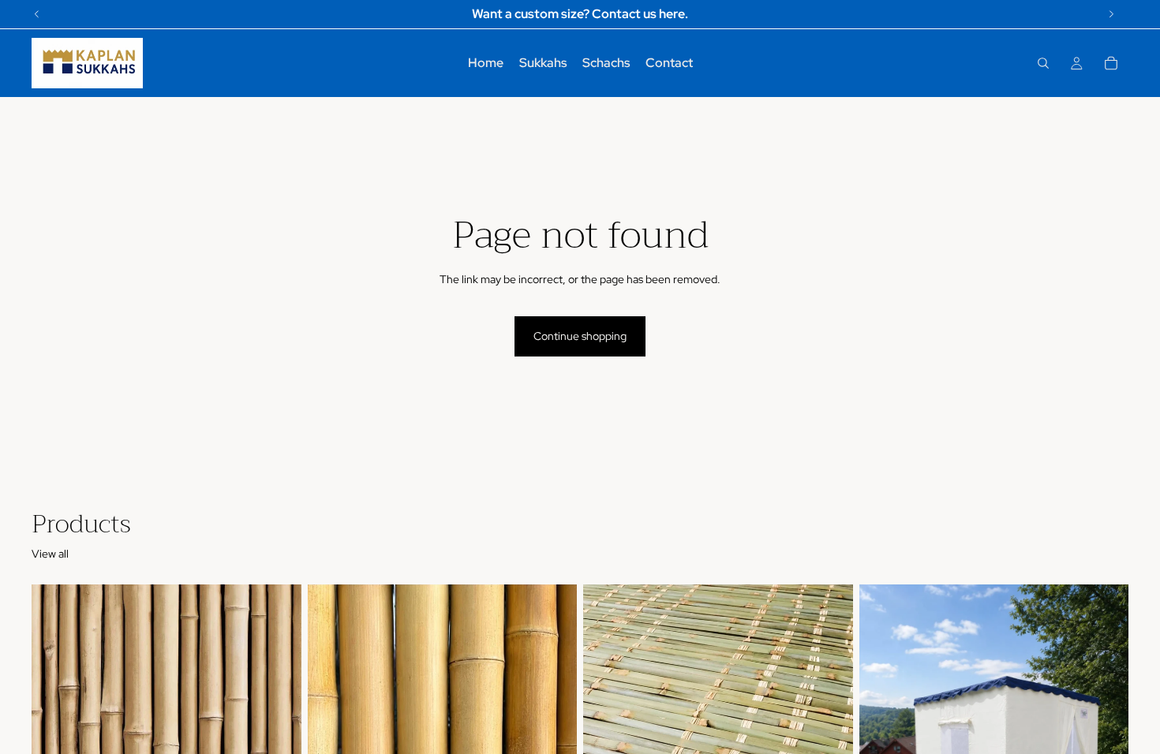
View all (50, 554)
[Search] (1043, 63)
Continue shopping (580, 336)
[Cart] (1111, 63)
